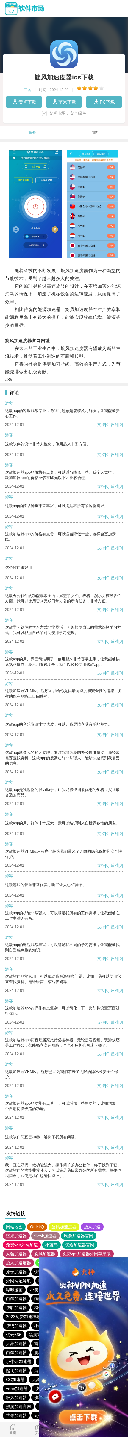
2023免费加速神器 (23, 1316)
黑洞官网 (37, 1334)
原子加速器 (16, 1271)
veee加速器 (17, 1388)
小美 (34, 1289)
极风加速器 (16, 1397)
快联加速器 (16, 1307)
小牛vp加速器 (18, 1361)
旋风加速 (92, 1226)
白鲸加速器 (16, 1298)
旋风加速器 (44, 1253)
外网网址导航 (18, 1280)
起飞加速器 (16, 1370)
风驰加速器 (16, 1253)
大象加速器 (16, 1343)
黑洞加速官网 (18, 1406)
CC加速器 (15, 1379)
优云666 (13, 1334)
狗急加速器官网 (78, 1235)
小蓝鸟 (51, 1244)
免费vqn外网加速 (22, 1244)
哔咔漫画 (14, 1289)
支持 (101, 424)
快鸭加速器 (16, 1325)
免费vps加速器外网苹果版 (87, 1253)
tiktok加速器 (45, 1235)
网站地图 (14, 1226)
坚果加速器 (16, 1235)
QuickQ (37, 1226)
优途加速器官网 (79, 1244)
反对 (114, 424)
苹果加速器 (16, 1415)
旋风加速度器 (64, 1226)
